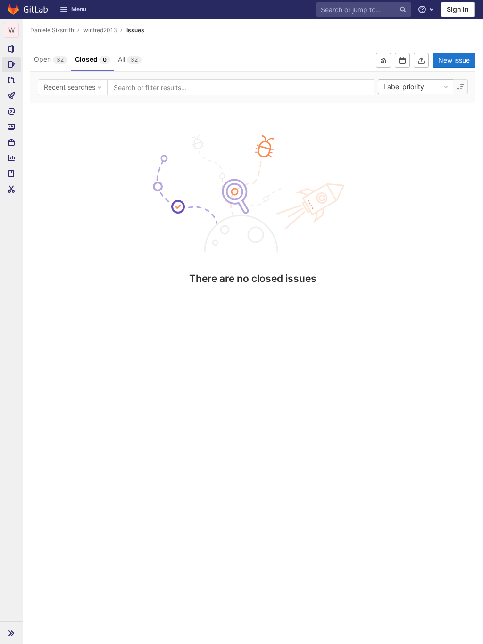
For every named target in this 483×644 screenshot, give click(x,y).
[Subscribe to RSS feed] (383, 60)
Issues (135, 29)
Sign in (458, 9)
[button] (11, 632)
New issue (454, 60)
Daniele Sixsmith (52, 29)
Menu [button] (78, 9)
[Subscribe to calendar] (402, 60)
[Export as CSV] (421, 60)
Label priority (403, 87)
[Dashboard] (28, 9)
